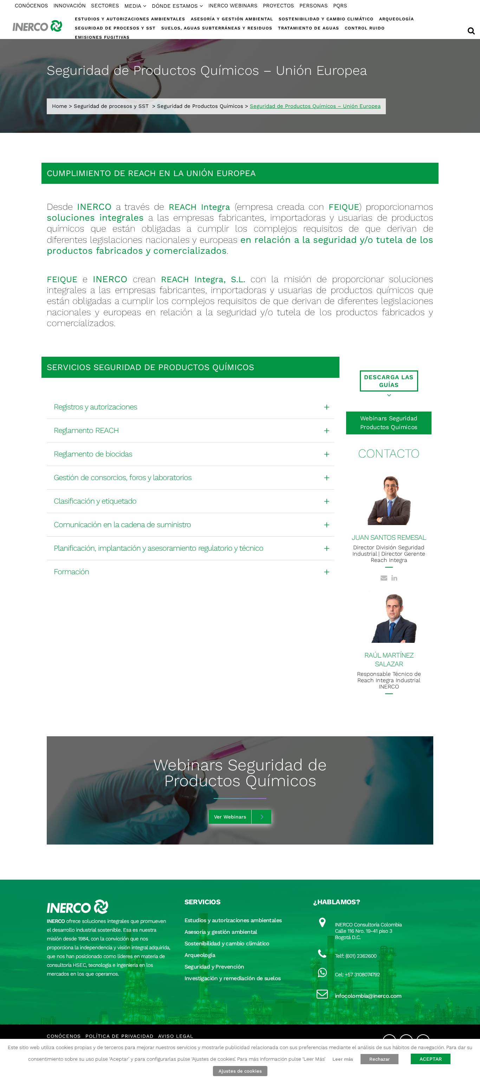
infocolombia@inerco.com (368, 995)
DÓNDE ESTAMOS (175, 6)
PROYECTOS (278, 5)
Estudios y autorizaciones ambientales (233, 920)
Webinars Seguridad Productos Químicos (388, 423)
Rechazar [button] (379, 1059)
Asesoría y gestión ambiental (220, 932)
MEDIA (132, 6)
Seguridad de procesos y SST (111, 106)
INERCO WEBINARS (233, 5)
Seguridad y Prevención (214, 966)
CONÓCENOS (31, 5)
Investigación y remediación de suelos (232, 978)
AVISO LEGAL (175, 1036)
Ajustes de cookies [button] (240, 1071)
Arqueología (199, 955)
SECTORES (105, 5)
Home (59, 106)
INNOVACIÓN (69, 5)
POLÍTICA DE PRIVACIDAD (119, 1036)
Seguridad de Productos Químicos (200, 106)
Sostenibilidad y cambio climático (227, 943)
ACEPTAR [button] (431, 1059)
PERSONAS (313, 5)
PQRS (340, 5)
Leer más (342, 1059)
